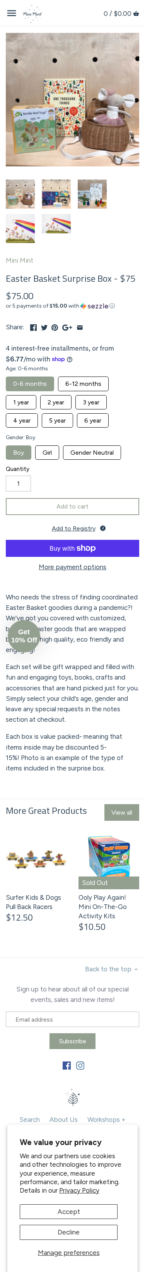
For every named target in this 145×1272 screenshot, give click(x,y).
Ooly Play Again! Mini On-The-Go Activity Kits (102, 907)
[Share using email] (80, 326)
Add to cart (72, 506)
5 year (57, 418)
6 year (92, 418)
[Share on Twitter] (44, 326)
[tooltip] (103, 528)
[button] (72, 306)
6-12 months (83, 382)
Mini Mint (19, 260)
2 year (56, 400)
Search (29, 1119)
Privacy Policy (79, 1190)
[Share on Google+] (67, 326)
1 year (21, 400)
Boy (18, 450)
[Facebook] (67, 1065)
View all (121, 812)
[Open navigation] (11, 13)
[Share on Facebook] (33, 326)
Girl (47, 450)
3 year (91, 400)
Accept (69, 1212)
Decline (69, 1232)
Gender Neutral (92, 450)
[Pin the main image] (54, 326)
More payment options (72, 567)
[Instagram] (80, 1065)
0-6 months (30, 382)
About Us (63, 1119)
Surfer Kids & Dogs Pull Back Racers (33, 902)
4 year (22, 418)
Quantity (17, 469)
